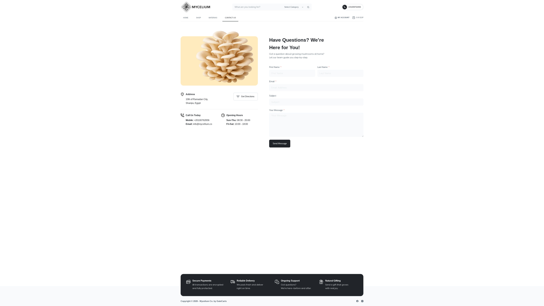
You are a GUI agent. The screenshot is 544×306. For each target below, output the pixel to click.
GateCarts (222, 301)
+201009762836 (354, 7)
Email (271, 81)
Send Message (280, 143)
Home (185, 18)
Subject (272, 95)
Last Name (322, 67)
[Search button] (308, 7)
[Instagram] (362, 301)
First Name (274, 67)
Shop (198, 18)
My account (343, 18)
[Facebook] (357, 301)
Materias (213, 18)
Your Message (276, 110)
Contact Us (230, 18)
